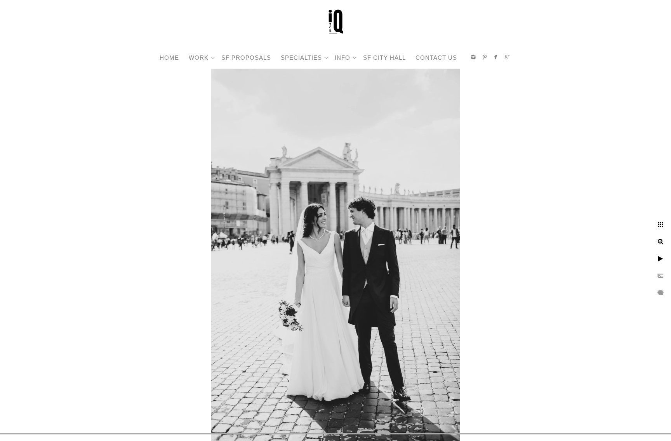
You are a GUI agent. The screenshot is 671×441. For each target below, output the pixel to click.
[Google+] (507, 57)
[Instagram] (473, 57)
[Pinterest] (484, 57)
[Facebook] (496, 57)
